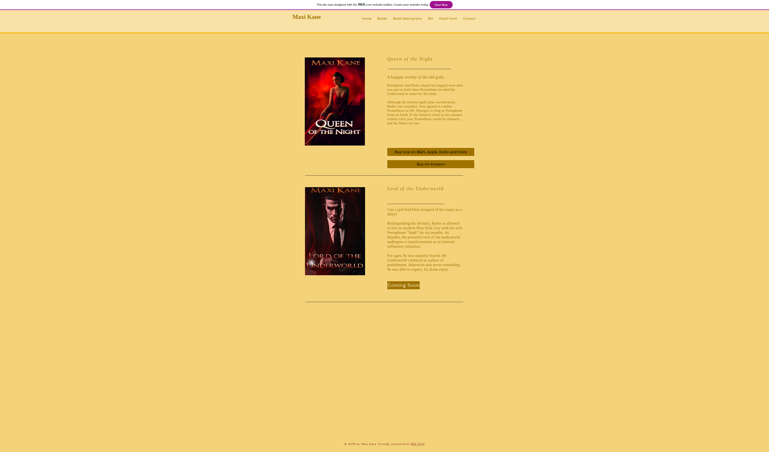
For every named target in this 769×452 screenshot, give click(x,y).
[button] (403, 285)
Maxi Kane (306, 16)
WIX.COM (418, 444)
